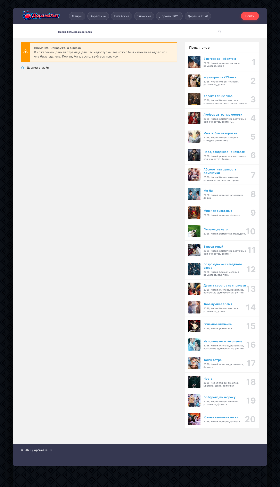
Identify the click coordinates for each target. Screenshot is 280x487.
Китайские (121, 16)
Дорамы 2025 (169, 16)
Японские (144, 16)
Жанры (77, 16)
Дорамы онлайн (38, 67)
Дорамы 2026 (198, 16)
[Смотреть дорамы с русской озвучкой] (41, 16)
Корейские (98, 16)
